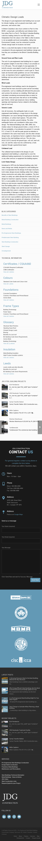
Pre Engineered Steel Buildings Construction (15, 763)
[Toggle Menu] (38, 4)
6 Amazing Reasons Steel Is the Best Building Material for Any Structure (23, 678)
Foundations (10, 289)
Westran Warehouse (15, 419)
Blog (38, 836)
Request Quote (36, 838)
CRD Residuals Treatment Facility (19, 393)
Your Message (6, 547)
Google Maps (18, 514)
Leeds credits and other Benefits (13, 367)
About (20, 836)
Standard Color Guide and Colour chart (15, 281)
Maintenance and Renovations (11, 769)
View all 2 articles (8, 272)
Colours (8, 277)
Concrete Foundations (10, 293)
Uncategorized (6, 251)
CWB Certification (8, 270)
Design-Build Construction (10, 765)
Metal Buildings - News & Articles (12, 777)
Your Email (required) (8, 537)
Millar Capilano (13, 410)
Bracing (5, 332)
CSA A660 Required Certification (13, 267)
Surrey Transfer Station (16, 402)
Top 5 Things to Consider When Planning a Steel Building (24, 707)
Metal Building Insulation (10, 353)
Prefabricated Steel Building (10, 237)
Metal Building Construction (10, 219)
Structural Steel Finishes (10, 326)
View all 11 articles (9, 343)
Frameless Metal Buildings (10, 767)
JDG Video (5, 779)
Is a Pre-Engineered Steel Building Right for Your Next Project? (24, 698)
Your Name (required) (8, 526)
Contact (28, 838)
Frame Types (11, 306)
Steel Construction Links (9, 781)
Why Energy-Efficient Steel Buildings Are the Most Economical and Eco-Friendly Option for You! (24, 688)
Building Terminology (9, 309)
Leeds (7, 363)
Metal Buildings (6, 224)
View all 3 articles (8, 300)
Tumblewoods (13, 427)
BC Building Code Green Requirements (15, 337)
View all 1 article (8, 284)
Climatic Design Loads (10, 330)
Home (15, 836)
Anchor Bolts (7, 298)
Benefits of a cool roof (9, 334)
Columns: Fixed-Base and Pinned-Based (15, 295)
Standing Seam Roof (9, 328)
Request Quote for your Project (11, 783)
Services (32, 836)
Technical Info (20, 838)
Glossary (8, 322)
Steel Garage (6, 246)
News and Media (7, 228)
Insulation (9, 349)
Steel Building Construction (10, 242)
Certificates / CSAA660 (17, 263)
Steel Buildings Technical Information (13, 775)
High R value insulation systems (13, 355)
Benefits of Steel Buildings (10, 215)
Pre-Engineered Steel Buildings (11, 233)
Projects (26, 836)
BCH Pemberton (14, 385)
